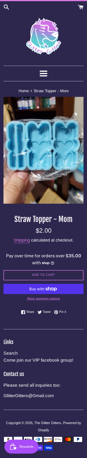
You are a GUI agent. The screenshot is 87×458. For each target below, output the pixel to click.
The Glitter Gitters (47, 423)
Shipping (22, 240)
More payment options (43, 298)
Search (10, 353)
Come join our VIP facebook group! (38, 360)
